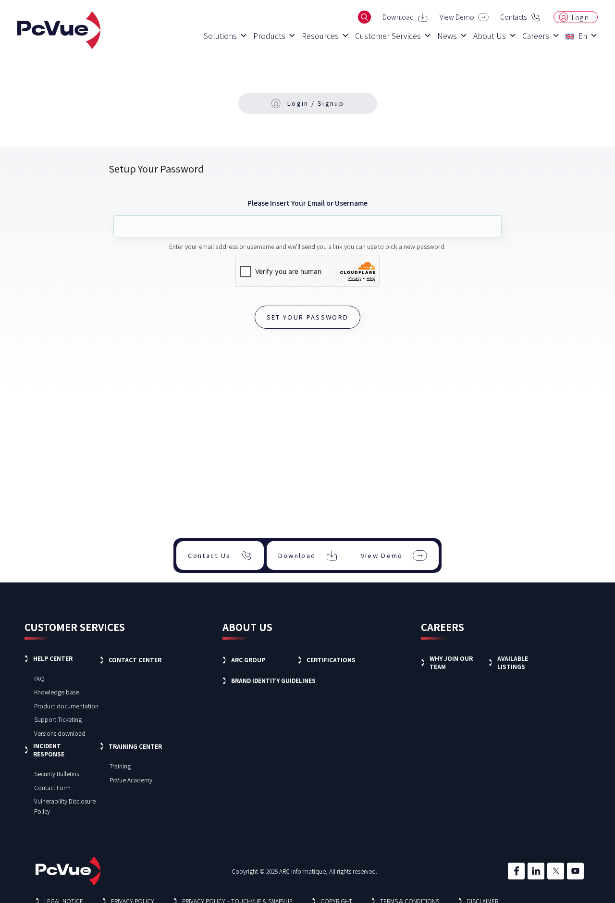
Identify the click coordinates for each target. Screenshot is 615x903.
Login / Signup (315, 103)
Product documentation (66, 706)
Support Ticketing (58, 719)
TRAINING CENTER (135, 746)
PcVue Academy (131, 780)
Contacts (513, 17)
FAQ (39, 678)
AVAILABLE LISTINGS (512, 662)
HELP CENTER (53, 658)
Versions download (60, 733)
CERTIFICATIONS (331, 660)
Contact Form (52, 787)
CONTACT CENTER (135, 660)
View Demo (457, 17)
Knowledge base (56, 692)
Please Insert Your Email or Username (307, 203)
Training (120, 766)
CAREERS (442, 627)
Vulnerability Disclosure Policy (65, 806)
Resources (320, 35)
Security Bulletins (56, 773)
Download (398, 17)
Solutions (220, 35)
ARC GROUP (248, 660)
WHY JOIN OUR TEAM (451, 662)
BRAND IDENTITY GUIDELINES (273, 680)
